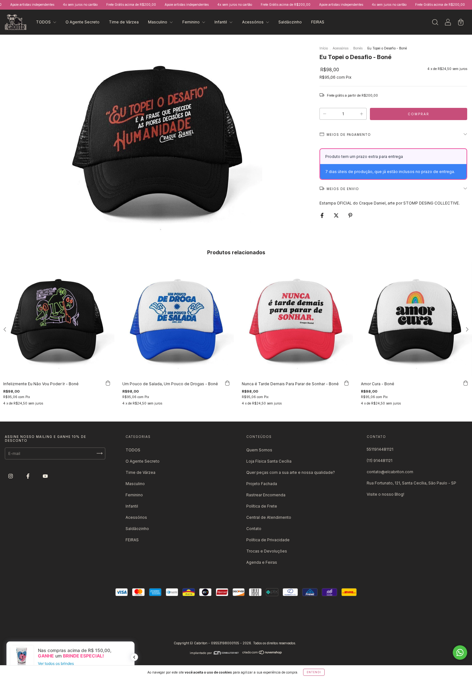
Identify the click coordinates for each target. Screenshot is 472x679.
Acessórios (253, 22)
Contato (253, 528)
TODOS (44, 22)
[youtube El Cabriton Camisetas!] (45, 476)
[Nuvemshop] (262, 653)
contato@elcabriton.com (390, 471)
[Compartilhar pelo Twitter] (337, 215)
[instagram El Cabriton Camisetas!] (11, 476)
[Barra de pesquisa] (435, 23)
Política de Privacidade (268, 539)
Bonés (358, 48)
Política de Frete (261, 506)
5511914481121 (380, 449)
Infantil (221, 22)
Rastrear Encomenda (265, 494)
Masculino (158, 22)
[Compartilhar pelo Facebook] (322, 215)
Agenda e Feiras (261, 562)
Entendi (314, 672)
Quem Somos (259, 450)
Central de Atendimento (268, 517)
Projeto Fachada (261, 483)
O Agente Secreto (83, 22)
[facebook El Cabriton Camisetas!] (28, 476)
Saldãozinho (290, 22)
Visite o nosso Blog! (385, 494)
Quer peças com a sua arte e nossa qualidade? (290, 472)
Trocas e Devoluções (266, 551)
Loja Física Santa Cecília (269, 461)
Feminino (191, 22)
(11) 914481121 (379, 460)
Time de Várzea (124, 22)
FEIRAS (317, 22)
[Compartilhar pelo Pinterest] (350, 215)
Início (323, 48)
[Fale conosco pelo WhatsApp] (460, 652)
